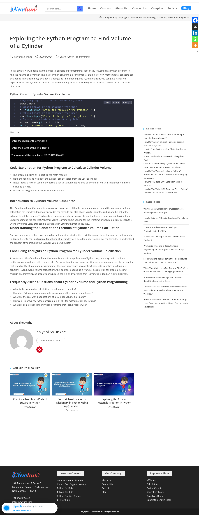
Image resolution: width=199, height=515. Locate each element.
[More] (195, 45)
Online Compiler (155, 488)
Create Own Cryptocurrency (71, 484)
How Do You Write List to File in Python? (162, 170)
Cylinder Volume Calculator (57, 242)
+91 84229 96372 (21, 497)
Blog (104, 491)
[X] (195, 26)
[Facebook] (195, 20)
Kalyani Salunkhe (23, 56)
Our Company (113, 473)
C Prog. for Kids (65, 491)
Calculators (152, 484)
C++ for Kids (63, 499)
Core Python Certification (70, 480)
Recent (105, 488)
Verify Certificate (155, 491)
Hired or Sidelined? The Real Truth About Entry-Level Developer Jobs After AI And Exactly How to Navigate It (165, 303)
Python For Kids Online (69, 496)
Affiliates (151, 480)
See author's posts (50, 340)
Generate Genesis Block (159, 499)
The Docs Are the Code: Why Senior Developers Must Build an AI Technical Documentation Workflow (165, 290)
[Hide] (198, 51)
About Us (106, 480)
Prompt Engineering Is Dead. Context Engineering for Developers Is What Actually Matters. (163, 249)
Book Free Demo (155, 496)
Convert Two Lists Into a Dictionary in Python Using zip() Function (72, 402)
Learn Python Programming (75, 56)
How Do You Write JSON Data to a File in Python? (165, 189)
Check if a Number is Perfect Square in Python (30, 400)
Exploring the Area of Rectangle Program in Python (114, 400)
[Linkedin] (195, 33)
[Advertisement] (72, 435)
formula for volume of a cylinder (54, 238)
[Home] (101, 17)
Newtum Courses (70, 473)
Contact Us (107, 484)
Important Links (159, 473)
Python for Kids (65, 488)
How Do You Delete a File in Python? (160, 192)
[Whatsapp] (195, 39)
